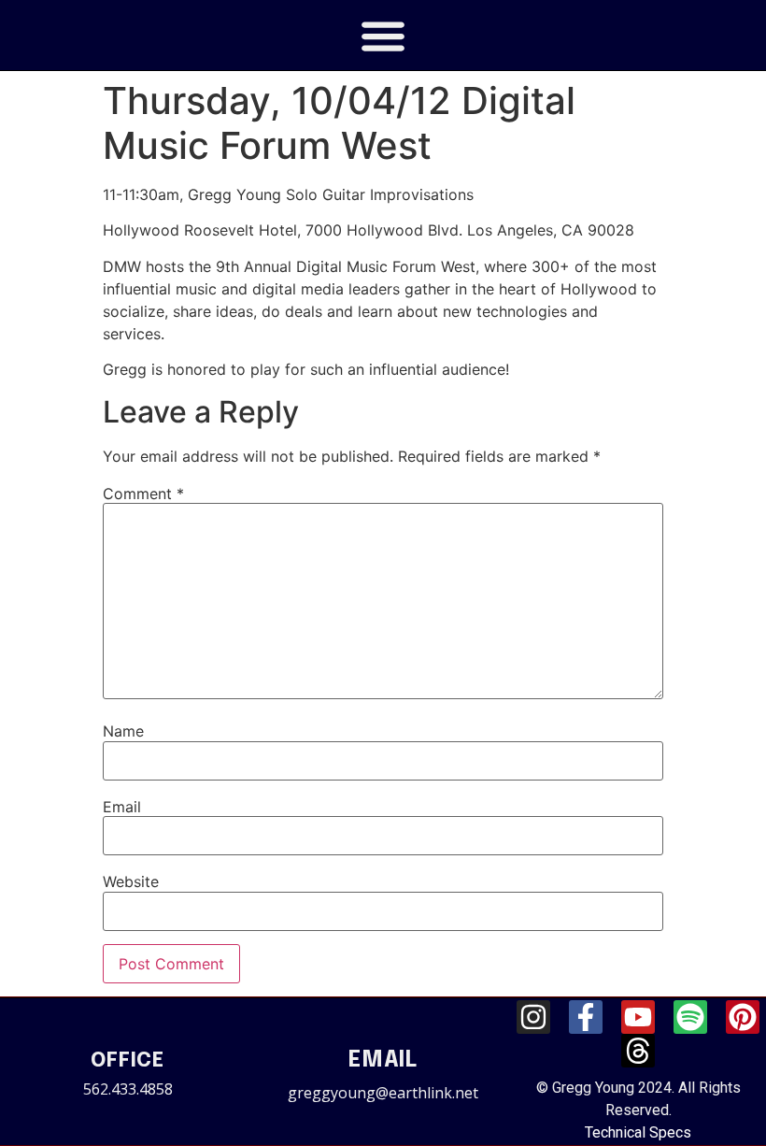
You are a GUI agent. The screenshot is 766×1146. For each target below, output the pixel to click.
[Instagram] (533, 1017)
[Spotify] (690, 1017)
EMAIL (383, 1060)
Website (131, 881)
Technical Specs (638, 1132)
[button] (383, 35)
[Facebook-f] (586, 1017)
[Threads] (638, 1050)
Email (122, 806)
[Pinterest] (742, 1017)
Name (123, 730)
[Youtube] (638, 1017)
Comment (143, 493)
